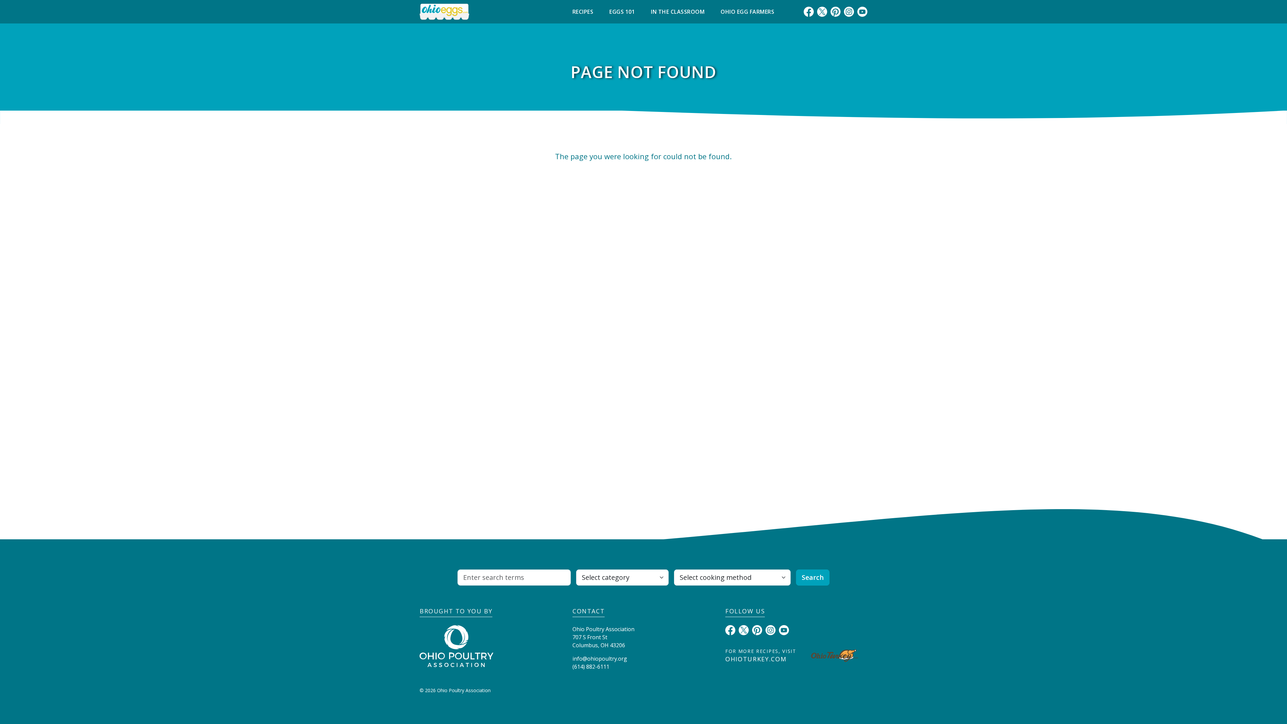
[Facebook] (809, 11)
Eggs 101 (622, 11)
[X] (822, 11)
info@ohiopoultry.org (599, 658)
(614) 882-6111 (590, 666)
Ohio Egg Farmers (747, 11)
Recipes (583, 11)
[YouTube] (862, 11)
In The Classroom (677, 11)
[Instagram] (849, 11)
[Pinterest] (836, 11)
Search (813, 577)
